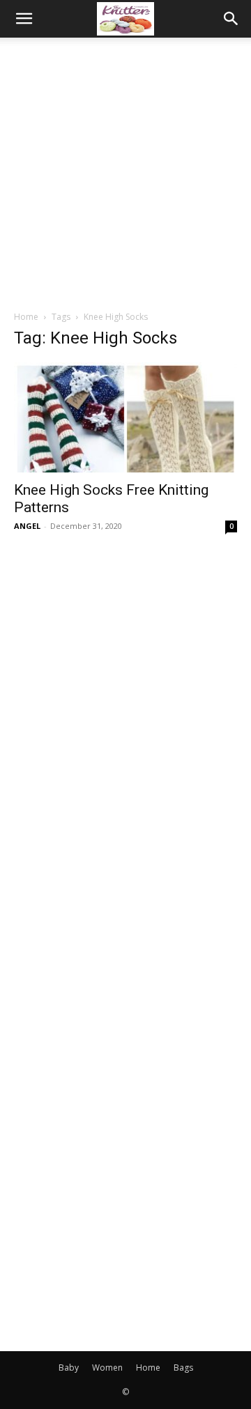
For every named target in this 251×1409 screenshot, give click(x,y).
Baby (69, 1367)
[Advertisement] (125, 170)
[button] (23, 19)
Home (26, 317)
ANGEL (27, 526)
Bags (183, 1367)
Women (107, 1367)
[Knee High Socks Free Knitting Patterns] (125, 417)
